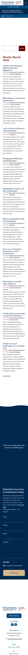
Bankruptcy (12, 134)
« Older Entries (6, 376)
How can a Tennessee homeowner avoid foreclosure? (12, 251)
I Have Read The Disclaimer (14, 566)
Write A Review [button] (14, 616)
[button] (26, 3)
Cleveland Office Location (15, 639)
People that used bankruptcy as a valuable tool (14, 345)
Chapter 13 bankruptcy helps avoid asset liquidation (12, 68)
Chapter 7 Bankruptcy (15, 104)
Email (5, 534)
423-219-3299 (14, 7)
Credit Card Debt (13, 319)
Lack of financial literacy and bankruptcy (14, 129)
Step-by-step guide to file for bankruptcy (13, 220)
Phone (5, 525)
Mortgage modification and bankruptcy (13, 159)
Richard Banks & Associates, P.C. (16, 72)
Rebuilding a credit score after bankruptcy (13, 190)
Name (4, 517)
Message (6, 542)
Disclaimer (6, 562)
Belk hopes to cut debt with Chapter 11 (12, 282)
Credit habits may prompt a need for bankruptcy (14, 314)
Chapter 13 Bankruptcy (15, 74)
